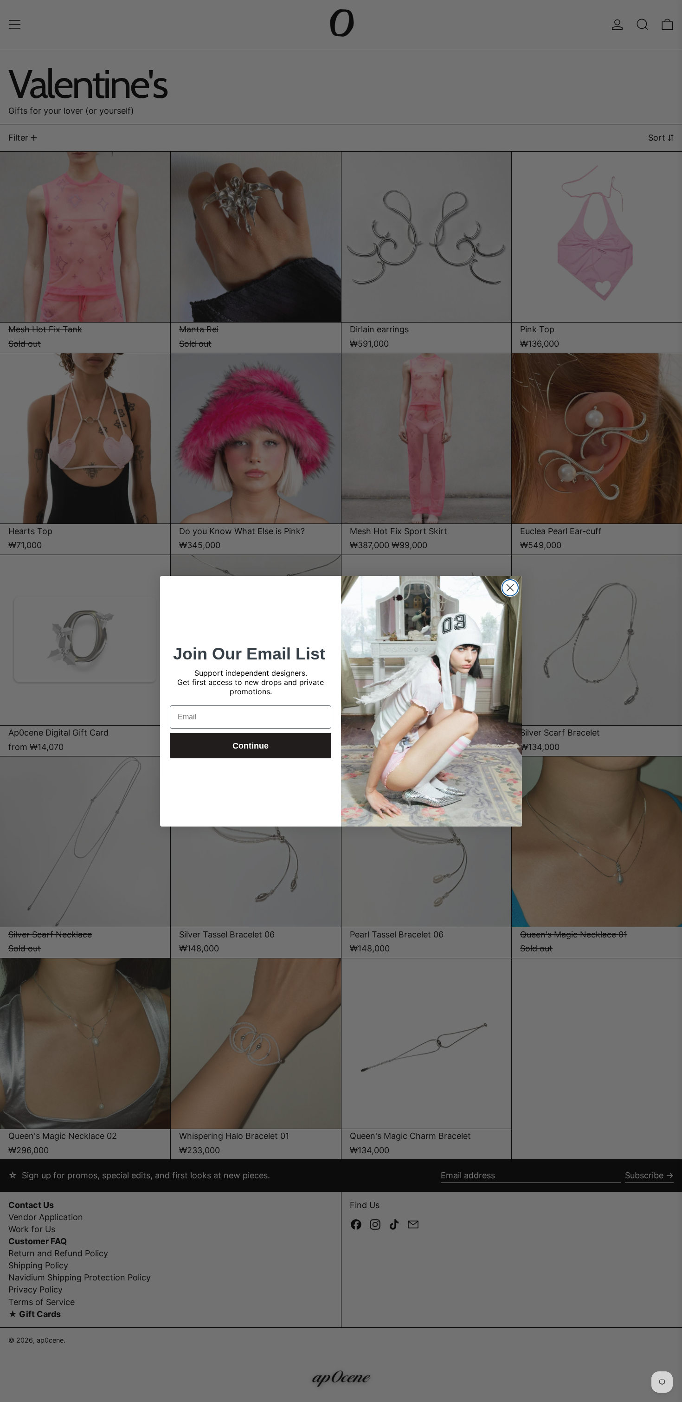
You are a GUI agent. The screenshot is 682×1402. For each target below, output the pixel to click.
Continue (250, 745)
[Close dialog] (510, 588)
